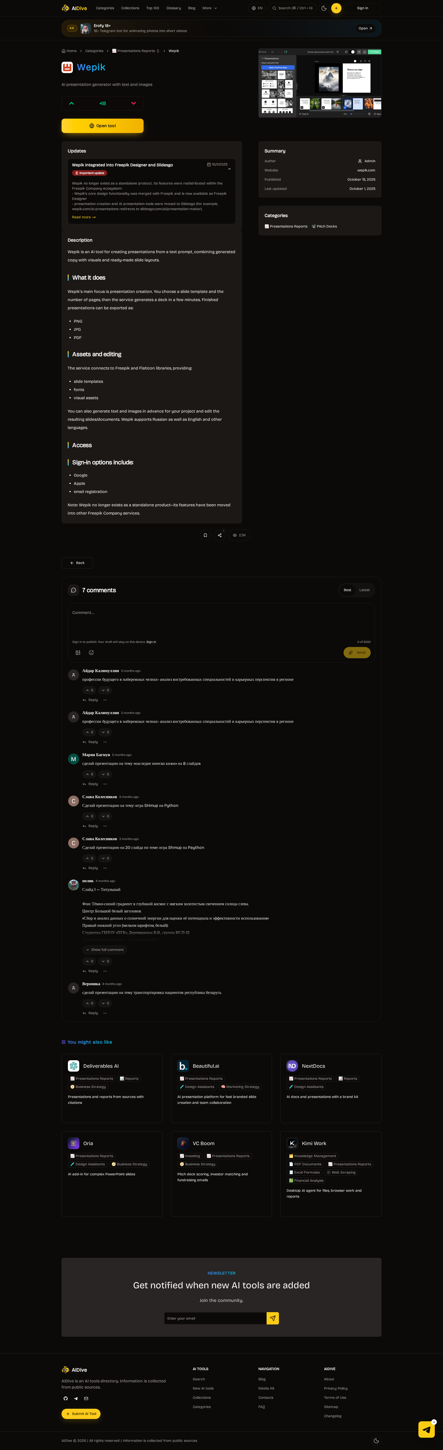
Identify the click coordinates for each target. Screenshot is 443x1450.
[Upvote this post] (71, 103)
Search (199, 1379)
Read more (81, 217)
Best (347, 590)
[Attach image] (78, 652)
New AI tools (203, 1388)
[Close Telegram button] (434, 1422)
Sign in (362, 8)
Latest (364, 590)
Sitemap (331, 1407)
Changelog (332, 1416)
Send (361, 652)
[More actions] (105, 700)
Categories (105, 8)
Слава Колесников (99, 797)
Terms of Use (335, 1397)
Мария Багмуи (96, 755)
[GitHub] (66, 1398)
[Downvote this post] (133, 103)
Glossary (173, 8)
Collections (130, 8)
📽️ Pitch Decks (324, 226)
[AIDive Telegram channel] (426, 1429)
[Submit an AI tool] (336, 8)
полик (88, 881)
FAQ (261, 1407)
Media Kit (266, 1388)
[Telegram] (76, 1398)
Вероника (91, 984)
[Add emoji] (91, 652)
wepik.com (366, 170)
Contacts (265, 1397)
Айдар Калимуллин (100, 671)
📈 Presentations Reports (286, 226)
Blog (191, 8)
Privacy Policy (336, 1388)
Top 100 (152, 8)
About (329, 1379)
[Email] (86, 1398)
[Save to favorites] (205, 535)
